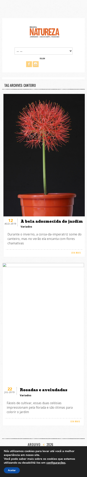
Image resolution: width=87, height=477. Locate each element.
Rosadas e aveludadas (43, 390)
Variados (26, 226)
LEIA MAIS (76, 252)
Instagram (36, 64)
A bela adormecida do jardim (52, 221)
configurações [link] (55, 463)
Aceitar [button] (12, 470)
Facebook (29, 64)
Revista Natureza (44, 31)
